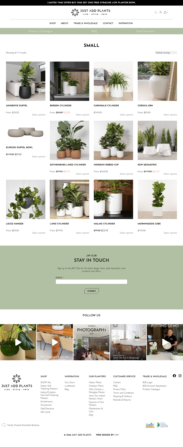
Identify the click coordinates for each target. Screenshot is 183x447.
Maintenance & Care (96, 410)
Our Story (70, 382)
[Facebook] (174, 375)
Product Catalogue (40, 31)
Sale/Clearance (145, 31)
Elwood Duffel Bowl (19, 148)
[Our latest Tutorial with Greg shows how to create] (165, 342)
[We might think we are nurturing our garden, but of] (18, 342)
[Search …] (156, 12)
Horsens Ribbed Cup (106, 165)
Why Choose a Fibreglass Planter (97, 390)
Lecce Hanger (14, 224)
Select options (38, 114)
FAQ (94, 31)
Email (60, 277)
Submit (91, 291)
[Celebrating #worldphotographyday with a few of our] (91, 342)
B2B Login (147, 382)
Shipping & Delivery (122, 396)
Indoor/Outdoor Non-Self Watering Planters (49, 395)
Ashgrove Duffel (17, 106)
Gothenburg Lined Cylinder (68, 165)
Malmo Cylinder (104, 224)
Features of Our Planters (96, 403)
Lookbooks (70, 385)
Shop (44, 377)
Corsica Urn (145, 106)
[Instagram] (180, 375)
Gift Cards (45, 411)
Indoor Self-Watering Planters (49, 387)
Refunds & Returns (122, 399)
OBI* (117, 435)
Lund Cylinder (59, 224)
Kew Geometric (147, 165)
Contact (117, 382)
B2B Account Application (154, 385)
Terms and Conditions (123, 392)
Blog (67, 389)
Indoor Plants (95, 382)
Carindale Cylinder (106, 106)
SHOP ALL (46, 382)
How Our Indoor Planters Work (97, 397)
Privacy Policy (119, 389)
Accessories (46, 404)
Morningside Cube (149, 224)
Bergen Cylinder (60, 106)
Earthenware (47, 401)
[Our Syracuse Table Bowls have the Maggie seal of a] (55, 342)
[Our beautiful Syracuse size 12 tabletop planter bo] (128, 342)
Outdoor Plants (96, 385)
